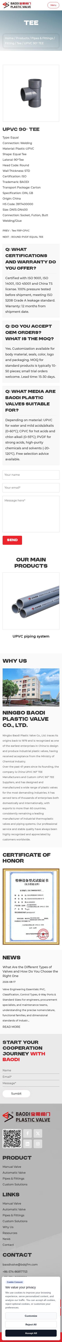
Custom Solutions (15, 1184)
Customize (31, 1315)
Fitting (9, 43)
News (6, 1239)
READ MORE (11, 1027)
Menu (53, 5)
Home (9, 38)
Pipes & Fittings (42, 38)
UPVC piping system (31, 636)
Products (31, 52)
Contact (8, 1244)
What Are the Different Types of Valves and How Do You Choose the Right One (30, 971)
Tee (19, 43)
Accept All (31, 1333)
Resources (10, 1233)
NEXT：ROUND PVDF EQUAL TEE (23, 236)
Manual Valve (12, 1166)
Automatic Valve (14, 1172)
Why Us (8, 1227)
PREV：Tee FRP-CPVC (16, 230)
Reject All (31, 1324)
